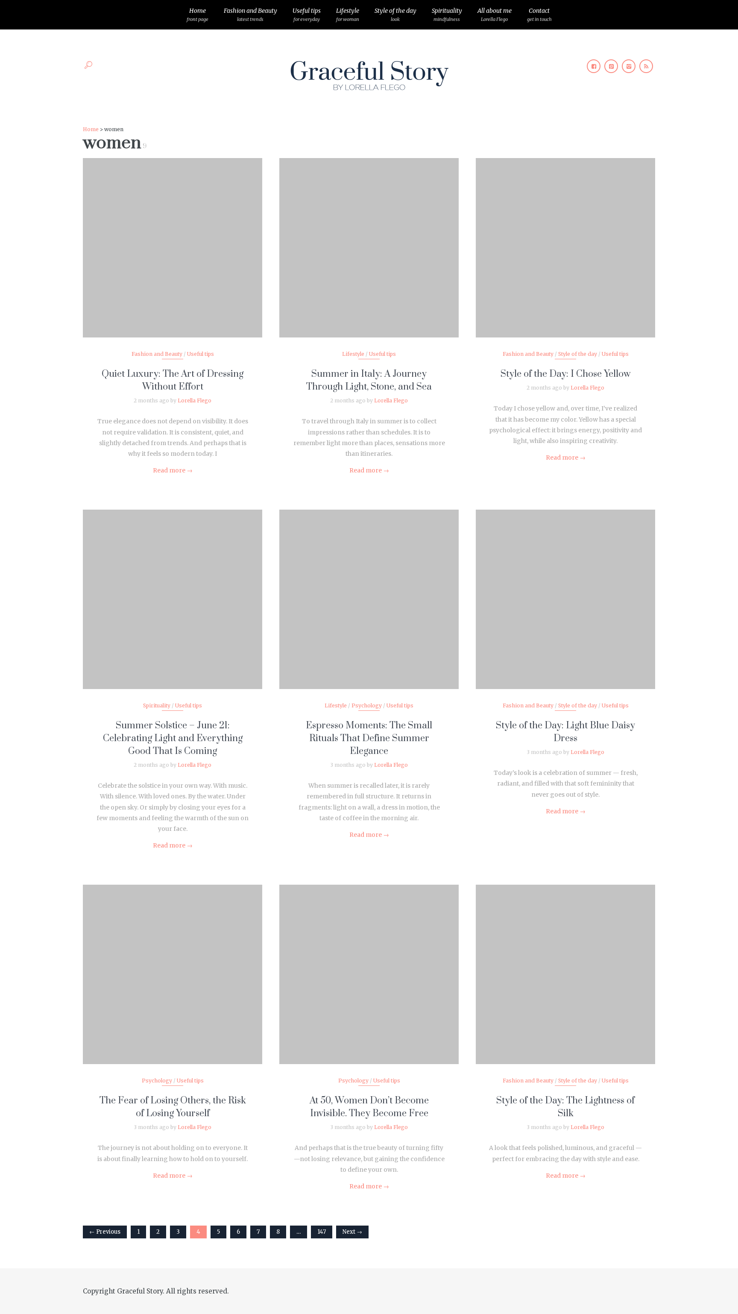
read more (172, 239)
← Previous (104, 1231)
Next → (352, 1231)
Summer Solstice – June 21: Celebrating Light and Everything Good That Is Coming (173, 738)
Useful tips (307, 14)
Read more (173, 470)
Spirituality (447, 14)
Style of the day (395, 14)
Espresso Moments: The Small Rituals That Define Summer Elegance (369, 738)
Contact (539, 14)
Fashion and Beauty (250, 14)
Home (197, 14)
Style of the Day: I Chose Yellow (565, 374)
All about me (494, 14)
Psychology (366, 705)
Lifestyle (347, 14)
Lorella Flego (194, 400)
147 (321, 1231)
